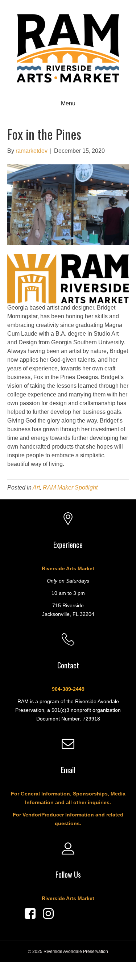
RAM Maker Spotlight (70, 487)
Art (36, 487)
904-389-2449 (68, 689)
